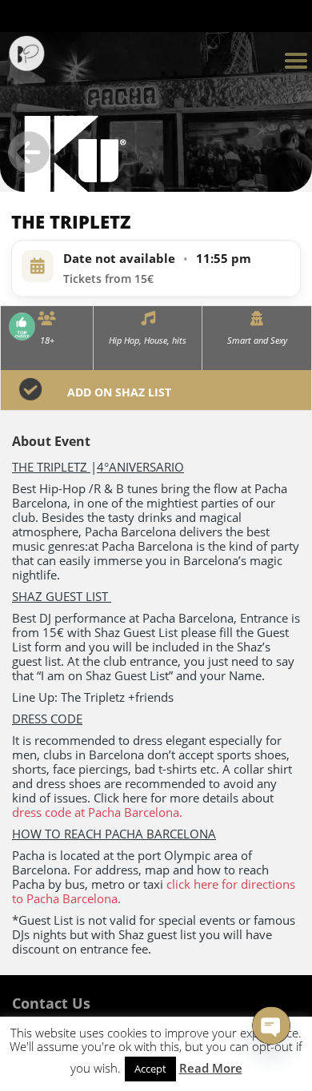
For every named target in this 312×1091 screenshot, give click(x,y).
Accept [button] (150, 1068)
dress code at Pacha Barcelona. (97, 812)
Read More (210, 1068)
